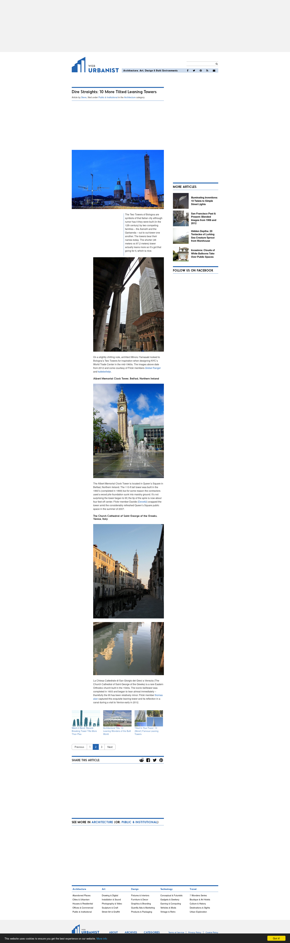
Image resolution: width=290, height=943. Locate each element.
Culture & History (198, 903)
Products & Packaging (141, 911)
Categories (152, 932)
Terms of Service (176, 932)
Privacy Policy (194, 932)
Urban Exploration (198, 911)
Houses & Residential (82, 903)
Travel (193, 888)
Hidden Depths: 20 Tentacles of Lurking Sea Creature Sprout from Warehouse (202, 236)
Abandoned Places (81, 895)
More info (102, 938)
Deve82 (142, 501)
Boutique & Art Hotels (200, 899)
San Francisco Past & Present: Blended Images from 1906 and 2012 (203, 218)
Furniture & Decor (139, 899)
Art (141, 70)
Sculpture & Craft (110, 907)
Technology (166, 888)
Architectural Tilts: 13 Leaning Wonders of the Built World (117, 730)
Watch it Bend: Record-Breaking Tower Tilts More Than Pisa (84, 730)
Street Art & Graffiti (111, 911)
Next (110, 746)
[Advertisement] (145, 26)
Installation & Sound (111, 899)
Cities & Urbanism (81, 899)
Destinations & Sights (200, 907)
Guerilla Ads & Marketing (143, 907)
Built (158, 70)
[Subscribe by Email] (214, 70)
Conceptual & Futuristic (171, 895)
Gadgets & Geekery (169, 899)
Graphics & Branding (141, 903)
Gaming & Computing (170, 903)
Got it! (276, 938)
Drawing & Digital (110, 895)
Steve (84, 97)
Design (149, 70)
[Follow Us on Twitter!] (194, 70)
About (113, 932)
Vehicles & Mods (168, 907)
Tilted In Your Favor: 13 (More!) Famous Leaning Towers (146, 730)
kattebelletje (104, 371)
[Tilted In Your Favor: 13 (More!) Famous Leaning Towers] (149, 718)
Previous (79, 746)
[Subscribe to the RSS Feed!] (207, 70)
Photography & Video (112, 903)
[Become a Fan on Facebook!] (188, 70)
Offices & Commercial (82, 907)
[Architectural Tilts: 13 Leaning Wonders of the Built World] (117, 718)
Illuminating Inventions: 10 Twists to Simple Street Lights (204, 201)
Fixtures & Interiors (140, 895)
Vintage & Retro (168, 911)
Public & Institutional (108, 97)
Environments (170, 70)
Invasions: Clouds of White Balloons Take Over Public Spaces (203, 253)
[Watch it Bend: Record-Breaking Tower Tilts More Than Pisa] (86, 718)
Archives (131, 932)
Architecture (130, 70)
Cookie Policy (212, 932)
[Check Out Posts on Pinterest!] (200, 70)
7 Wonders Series (198, 895)
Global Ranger (153, 368)
